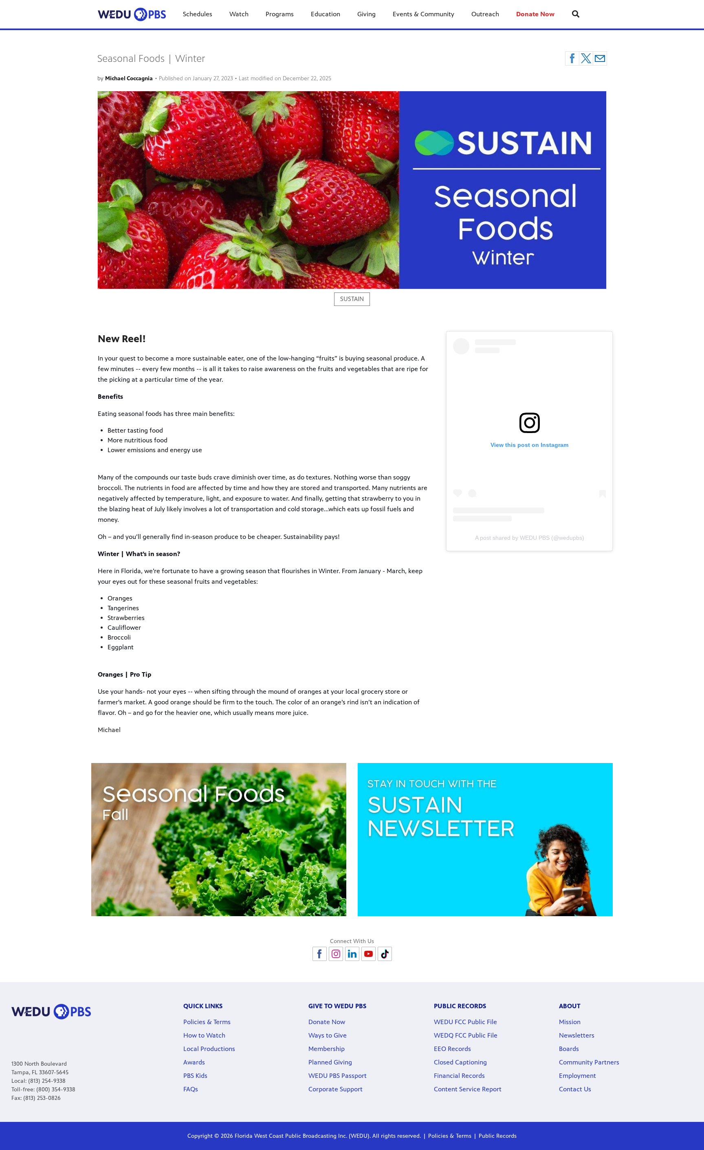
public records (460, 1006)
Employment (577, 1076)
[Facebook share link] (572, 58)
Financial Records (459, 1076)
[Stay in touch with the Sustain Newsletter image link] (485, 839)
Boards (569, 1049)
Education (325, 14)
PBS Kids (195, 1076)
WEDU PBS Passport (337, 1076)
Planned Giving (330, 1062)
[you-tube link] (368, 954)
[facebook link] (319, 954)
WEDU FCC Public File (465, 1022)
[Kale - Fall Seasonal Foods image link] (218, 839)
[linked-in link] (352, 954)
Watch (239, 14)
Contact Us (575, 1089)
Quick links (202, 1006)
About (570, 1006)
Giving (366, 14)
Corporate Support (335, 1089)
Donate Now (535, 14)
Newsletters (576, 1035)
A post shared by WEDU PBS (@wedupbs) (529, 537)
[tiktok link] (385, 954)
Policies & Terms (207, 1022)
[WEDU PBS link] (131, 14)
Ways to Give (327, 1035)
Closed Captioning (460, 1062)
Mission (570, 1022)
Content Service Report (468, 1089)
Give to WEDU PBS (337, 1006)
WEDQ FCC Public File (465, 1035)
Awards (194, 1062)
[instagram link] (336, 954)
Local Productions (209, 1049)
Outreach (485, 14)
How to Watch (204, 1035)
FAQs (190, 1089)
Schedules (197, 14)
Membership (326, 1049)
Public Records (498, 1135)
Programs (280, 14)
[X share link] (586, 58)
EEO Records (452, 1049)
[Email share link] (600, 58)
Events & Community (423, 14)
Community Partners (589, 1062)
